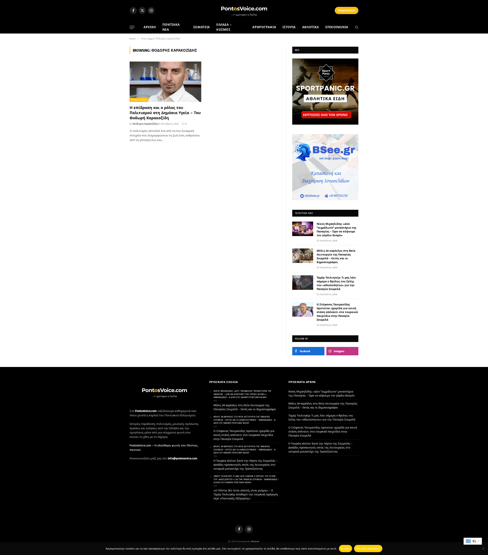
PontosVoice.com (146, 411)
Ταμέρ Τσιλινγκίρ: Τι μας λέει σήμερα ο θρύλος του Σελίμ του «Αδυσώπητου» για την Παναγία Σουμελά (336, 283)
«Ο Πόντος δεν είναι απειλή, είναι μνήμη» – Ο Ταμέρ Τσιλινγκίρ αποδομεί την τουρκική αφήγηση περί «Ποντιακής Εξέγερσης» (246, 494)
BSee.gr (255, 541)
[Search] (356, 27)
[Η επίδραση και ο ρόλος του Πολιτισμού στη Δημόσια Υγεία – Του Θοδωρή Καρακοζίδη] (165, 82)
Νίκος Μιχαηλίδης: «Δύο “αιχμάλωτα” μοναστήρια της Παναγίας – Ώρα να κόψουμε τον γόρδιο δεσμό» (336, 229)
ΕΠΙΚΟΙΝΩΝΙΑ (336, 27)
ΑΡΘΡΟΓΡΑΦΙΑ (264, 27)
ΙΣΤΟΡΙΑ (289, 27)
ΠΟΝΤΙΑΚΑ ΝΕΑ (171, 27)
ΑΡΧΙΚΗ (150, 27)
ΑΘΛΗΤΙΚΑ (310, 27)
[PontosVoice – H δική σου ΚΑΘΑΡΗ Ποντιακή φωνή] (244, 10)
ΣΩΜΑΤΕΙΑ (201, 27)
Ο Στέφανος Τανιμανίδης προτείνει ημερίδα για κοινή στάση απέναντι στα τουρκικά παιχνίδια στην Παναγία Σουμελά (337, 312)
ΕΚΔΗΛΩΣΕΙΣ (346, 10)
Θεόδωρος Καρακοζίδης (145, 123)
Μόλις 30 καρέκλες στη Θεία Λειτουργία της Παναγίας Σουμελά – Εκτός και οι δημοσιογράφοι (336, 256)
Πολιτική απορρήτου (368, 548)
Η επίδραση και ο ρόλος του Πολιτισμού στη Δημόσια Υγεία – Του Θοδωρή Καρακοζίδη (165, 112)
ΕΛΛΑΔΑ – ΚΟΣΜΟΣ (224, 27)
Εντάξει (345, 548)
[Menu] (132, 27)
